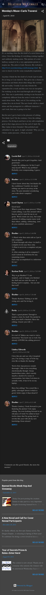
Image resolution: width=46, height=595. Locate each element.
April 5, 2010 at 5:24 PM (32, 203)
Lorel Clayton (17, 202)
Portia (14, 310)
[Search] (42, 5)
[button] (42, 11)
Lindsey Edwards (19, 349)
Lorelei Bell (16, 156)
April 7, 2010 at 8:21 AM (27, 402)
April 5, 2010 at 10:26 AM (30, 156)
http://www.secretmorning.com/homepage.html (20, 68)
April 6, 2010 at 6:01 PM (21, 352)
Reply (14, 173)
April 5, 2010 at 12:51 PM (28, 179)
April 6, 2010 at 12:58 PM (28, 331)
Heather (15, 179)
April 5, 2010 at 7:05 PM (32, 271)
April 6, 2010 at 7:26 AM (27, 294)
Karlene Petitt (17, 271)
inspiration (12, 146)
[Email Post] (8, 141)
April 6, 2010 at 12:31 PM (26, 310)
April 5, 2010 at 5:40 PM (27, 233)
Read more (38, 510)
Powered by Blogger (24, 585)
